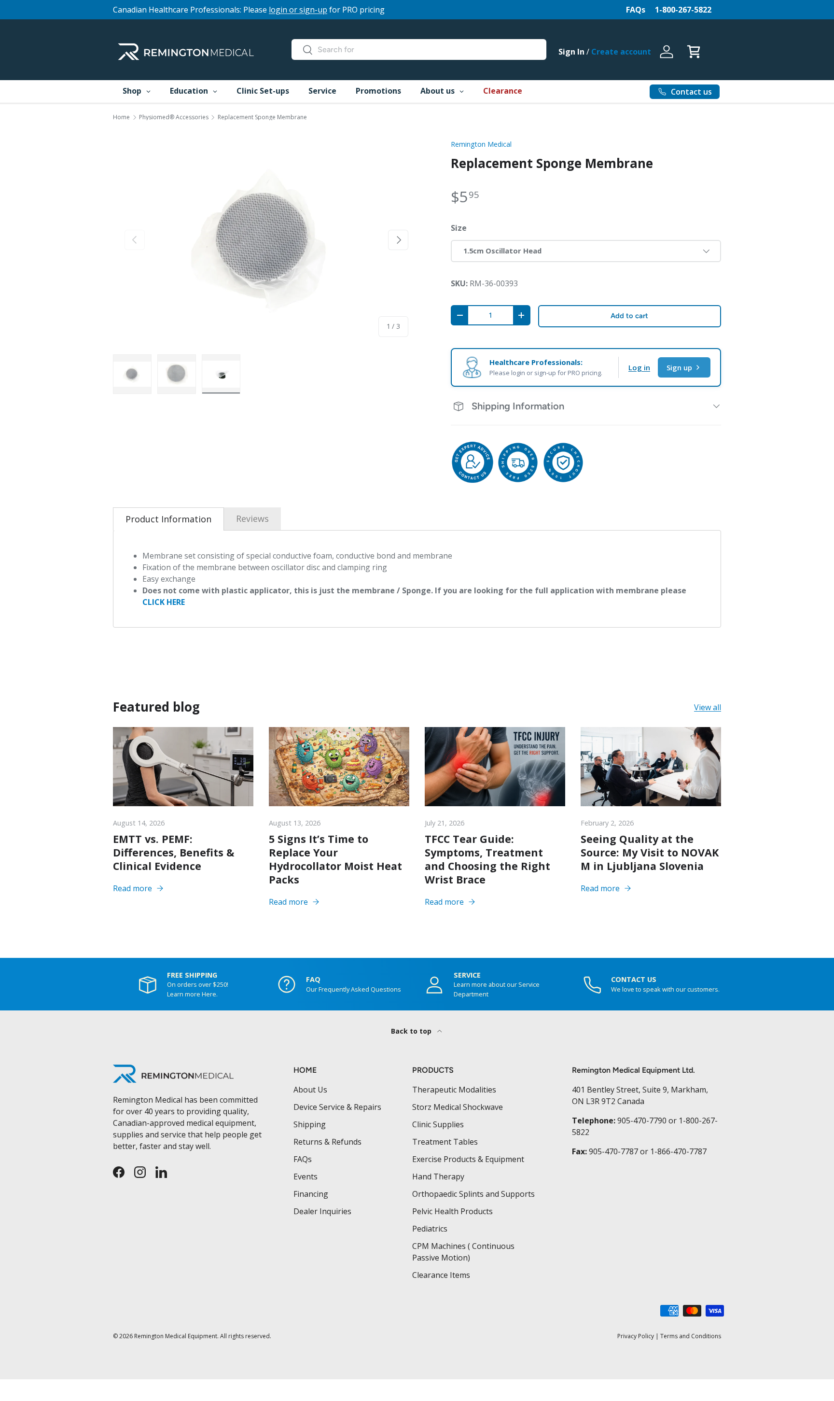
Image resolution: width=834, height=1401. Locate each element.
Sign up (679, 367)
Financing (310, 1194)
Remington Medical (481, 144)
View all (707, 707)
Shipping (309, 1124)
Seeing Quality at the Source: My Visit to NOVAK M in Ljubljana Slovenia (650, 852)
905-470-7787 (613, 1151)
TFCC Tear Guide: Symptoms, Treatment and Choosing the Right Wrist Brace (487, 859)
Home (121, 117)
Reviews (252, 518)
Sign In (571, 51)
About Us (310, 1089)
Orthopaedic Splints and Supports (473, 1194)
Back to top (412, 1031)
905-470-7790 (642, 1120)
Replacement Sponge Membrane (262, 117)
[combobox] (419, 49)
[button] (693, 51)
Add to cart (629, 315)
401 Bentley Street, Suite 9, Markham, (640, 1089)
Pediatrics (429, 1228)
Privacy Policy (635, 1336)
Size (459, 228)
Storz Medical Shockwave (457, 1107)
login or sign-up (298, 9)
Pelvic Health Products (452, 1211)
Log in (639, 367)
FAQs (635, 9)
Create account (621, 51)
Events (305, 1176)
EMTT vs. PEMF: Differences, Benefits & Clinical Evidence (173, 852)
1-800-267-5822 (683, 9)
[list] (266, 240)
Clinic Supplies (438, 1124)
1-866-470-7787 (678, 1151)
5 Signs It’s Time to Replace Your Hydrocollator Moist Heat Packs (335, 859)
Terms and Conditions (690, 1336)
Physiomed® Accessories (173, 117)
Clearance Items (441, 1275)
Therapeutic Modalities (454, 1089)
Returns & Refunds (327, 1141)
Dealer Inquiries (322, 1211)
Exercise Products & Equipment (468, 1159)
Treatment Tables (445, 1141)
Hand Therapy (438, 1176)
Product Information (168, 519)
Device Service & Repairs (337, 1107)
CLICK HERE (163, 602)
